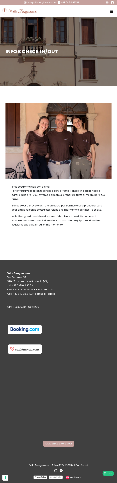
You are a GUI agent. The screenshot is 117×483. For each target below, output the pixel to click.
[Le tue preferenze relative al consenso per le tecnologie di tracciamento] (5, 478)
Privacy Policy (40, 477)
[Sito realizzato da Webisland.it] (74, 477)
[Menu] (111, 11)
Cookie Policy (55, 477)
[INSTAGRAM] (107, 2)
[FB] (112, 2)
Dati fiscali (81, 465)
